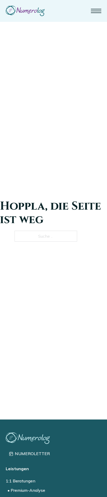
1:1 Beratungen (20, 480)
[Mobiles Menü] (96, 11)
